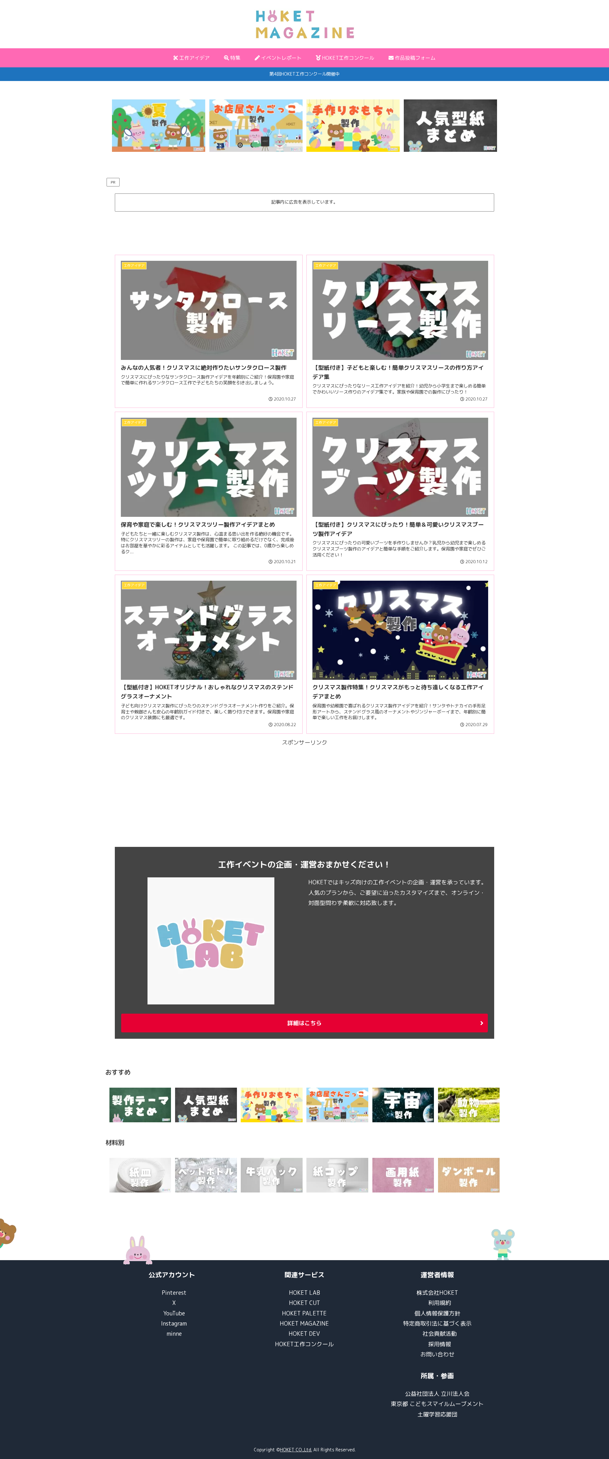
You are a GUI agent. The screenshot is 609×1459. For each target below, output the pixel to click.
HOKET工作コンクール (304, 1344)
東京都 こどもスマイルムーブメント (437, 1404)
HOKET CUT (304, 1303)
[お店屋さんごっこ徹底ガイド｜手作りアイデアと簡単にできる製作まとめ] (256, 125)
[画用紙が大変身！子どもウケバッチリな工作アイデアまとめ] (403, 1175)
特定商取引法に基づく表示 (437, 1323)
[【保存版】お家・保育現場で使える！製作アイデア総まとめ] (140, 1105)
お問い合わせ (437, 1354)
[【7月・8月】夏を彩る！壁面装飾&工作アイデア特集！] (158, 125)
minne (174, 1334)
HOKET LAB (304, 1293)
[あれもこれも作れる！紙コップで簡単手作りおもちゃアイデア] (337, 1175)
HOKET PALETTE (304, 1313)
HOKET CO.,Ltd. (296, 1450)
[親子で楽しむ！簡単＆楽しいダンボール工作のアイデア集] (469, 1175)
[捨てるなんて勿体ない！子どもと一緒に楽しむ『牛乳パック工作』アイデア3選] (272, 1175)
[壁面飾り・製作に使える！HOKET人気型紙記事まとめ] (450, 125)
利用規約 (439, 1303)
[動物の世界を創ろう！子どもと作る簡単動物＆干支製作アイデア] (469, 1105)
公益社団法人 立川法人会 (437, 1394)
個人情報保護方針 (437, 1313)
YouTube (174, 1313)
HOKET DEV (304, 1334)
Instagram (174, 1323)
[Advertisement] (304, 230)
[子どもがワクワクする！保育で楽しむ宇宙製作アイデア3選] (403, 1105)
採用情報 (439, 1344)
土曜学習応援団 (437, 1414)
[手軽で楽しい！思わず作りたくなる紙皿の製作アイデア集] (140, 1175)
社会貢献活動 (439, 1334)
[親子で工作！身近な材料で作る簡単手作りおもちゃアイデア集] (353, 125)
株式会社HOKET (437, 1293)
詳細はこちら (304, 1023)
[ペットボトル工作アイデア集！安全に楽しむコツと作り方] (206, 1175)
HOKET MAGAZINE (304, 1323)
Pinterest (174, 1293)
